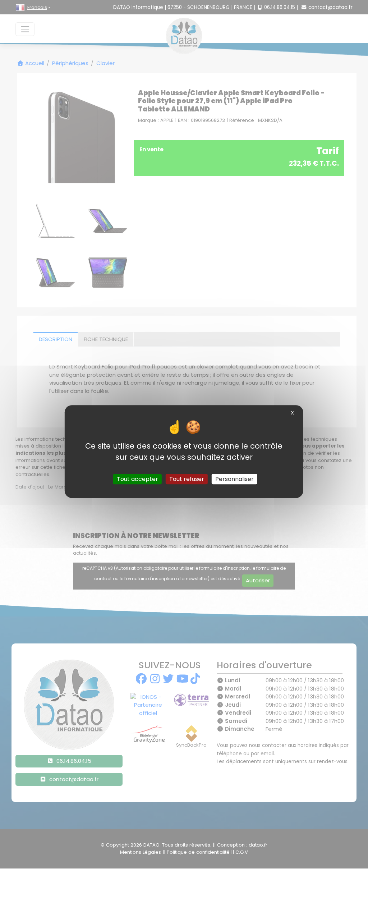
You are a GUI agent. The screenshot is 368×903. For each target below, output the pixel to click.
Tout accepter (137, 479)
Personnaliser (234, 479)
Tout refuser (186, 479)
